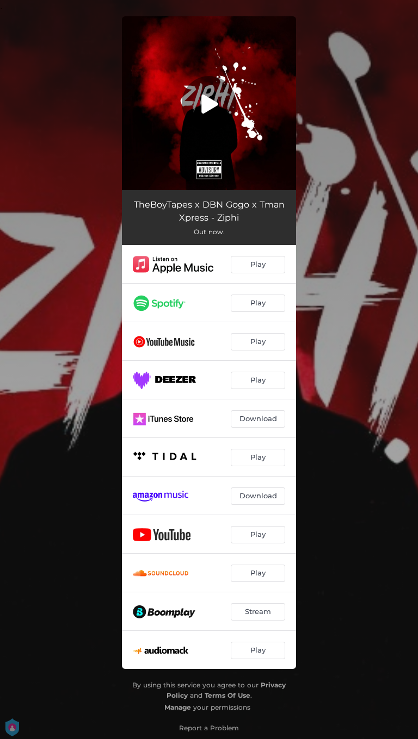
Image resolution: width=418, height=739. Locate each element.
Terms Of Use (227, 695)
